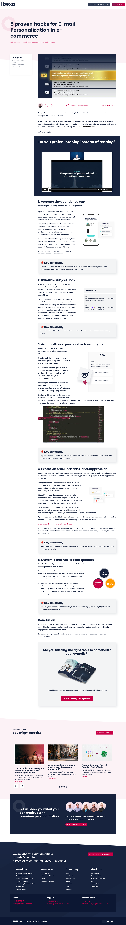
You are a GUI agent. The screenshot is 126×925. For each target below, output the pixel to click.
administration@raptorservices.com (95, 904)
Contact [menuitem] (69, 889)
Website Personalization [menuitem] (24, 879)
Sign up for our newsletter (99, 854)
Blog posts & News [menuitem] (47, 881)
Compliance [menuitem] (95, 887)
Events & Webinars (18, 65)
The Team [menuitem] (69, 876)
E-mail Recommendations (32, 42)
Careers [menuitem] (68, 881)
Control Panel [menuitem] (96, 876)
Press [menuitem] (67, 887)
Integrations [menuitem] (20, 887)
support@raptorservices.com (58, 904)
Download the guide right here (77, 699)
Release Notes (16, 69)
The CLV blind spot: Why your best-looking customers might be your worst (29, 770)
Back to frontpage (98, 4)
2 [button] (62, 787)
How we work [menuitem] (70, 879)
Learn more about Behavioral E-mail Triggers (56, 524)
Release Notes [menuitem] (21, 889)
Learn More (18, 781)
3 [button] (64, 787)
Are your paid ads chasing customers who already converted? (61, 767)
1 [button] (59, 787)
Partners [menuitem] (69, 884)
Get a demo (118, 4)
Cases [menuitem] (43, 879)
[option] (29, 764)
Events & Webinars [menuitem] (47, 876)
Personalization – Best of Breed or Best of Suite (94, 766)
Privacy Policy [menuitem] (95, 884)
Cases (14, 62)
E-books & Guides (17, 67)
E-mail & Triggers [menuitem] (22, 881)
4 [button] (66, 787)
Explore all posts (103, 733)
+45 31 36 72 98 (52, 901)
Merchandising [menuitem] (21, 876)
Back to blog (107, 105)
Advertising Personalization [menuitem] (25, 884)
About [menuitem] (68, 873)
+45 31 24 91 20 (87, 901)
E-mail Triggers (49, 42)
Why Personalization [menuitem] (98, 879)
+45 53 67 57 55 (18, 901)
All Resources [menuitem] (45, 873)
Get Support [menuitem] (95, 873)
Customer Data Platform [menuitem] (24, 873)
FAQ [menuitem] (92, 881)
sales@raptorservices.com (22, 904)
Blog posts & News (18, 60)
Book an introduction (75, 824)
